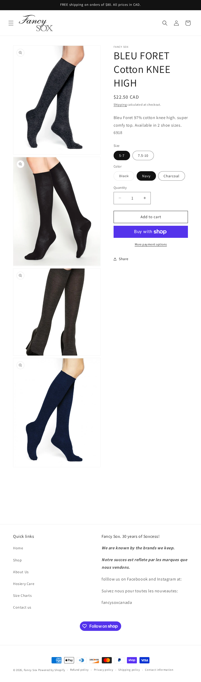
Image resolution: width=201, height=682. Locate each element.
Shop (17, 560)
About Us (21, 572)
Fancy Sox (30, 670)
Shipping (120, 104)
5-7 (122, 155)
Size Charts (22, 595)
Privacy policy (103, 670)
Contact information (159, 670)
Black (126, 177)
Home (18, 548)
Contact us (22, 607)
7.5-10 (143, 155)
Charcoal (172, 176)
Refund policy (79, 670)
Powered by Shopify (51, 670)
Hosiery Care (23, 583)
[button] (11, 23)
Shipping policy (129, 670)
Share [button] (124, 258)
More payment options (151, 244)
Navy (146, 176)
